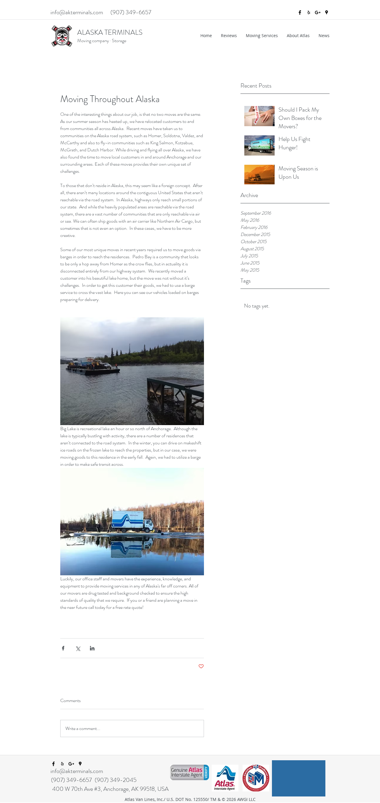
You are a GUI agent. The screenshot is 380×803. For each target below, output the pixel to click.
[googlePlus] (318, 12)
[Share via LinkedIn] (92, 648)
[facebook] (300, 12)
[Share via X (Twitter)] (77, 648)
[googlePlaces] (327, 12)
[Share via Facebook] (63, 648)
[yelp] (309, 12)
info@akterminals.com (76, 12)
